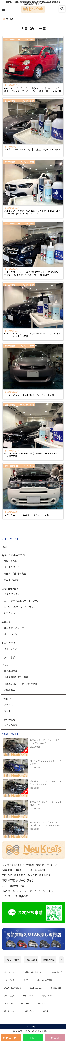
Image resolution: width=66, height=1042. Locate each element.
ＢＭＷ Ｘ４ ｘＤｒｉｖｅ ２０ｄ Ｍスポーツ (46, 803)
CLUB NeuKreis (36, 988)
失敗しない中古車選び (13, 555)
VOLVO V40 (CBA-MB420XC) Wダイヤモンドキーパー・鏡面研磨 (31, 455)
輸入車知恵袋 (10, 670)
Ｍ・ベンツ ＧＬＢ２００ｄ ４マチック (45, 762)
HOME (4, 547)
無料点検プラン (11, 613)
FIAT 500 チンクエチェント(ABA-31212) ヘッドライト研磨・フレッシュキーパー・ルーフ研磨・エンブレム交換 (32, 89)
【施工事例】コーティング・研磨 (20, 683)
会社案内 (41, 1003)
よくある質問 (10, 725)
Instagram (49, 960)
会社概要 (6, 699)
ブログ (4, 665)
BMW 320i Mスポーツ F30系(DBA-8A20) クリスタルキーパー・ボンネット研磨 (32, 335)
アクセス (8, 704)
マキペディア (10, 648)
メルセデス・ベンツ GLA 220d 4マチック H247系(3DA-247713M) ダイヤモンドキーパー (32, 212)
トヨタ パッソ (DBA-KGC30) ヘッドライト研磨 (29, 395)
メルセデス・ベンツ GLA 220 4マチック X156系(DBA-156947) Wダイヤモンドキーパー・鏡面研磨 (31, 273)
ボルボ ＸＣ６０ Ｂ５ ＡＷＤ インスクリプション (45, 782)
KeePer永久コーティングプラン (20, 607)
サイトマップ (28, 995)
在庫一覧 (6, 622)
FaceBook (31, 960)
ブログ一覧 (8, 1003)
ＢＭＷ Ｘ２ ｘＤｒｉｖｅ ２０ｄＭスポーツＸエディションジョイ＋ (46, 824)
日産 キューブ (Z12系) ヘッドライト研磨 (26, 514)
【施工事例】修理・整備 (16, 677)
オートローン (10, 634)
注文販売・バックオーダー (17, 627)
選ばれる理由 (10, 560)
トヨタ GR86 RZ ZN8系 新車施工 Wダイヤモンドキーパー (32, 151)
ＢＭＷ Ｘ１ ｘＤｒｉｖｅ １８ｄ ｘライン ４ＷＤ (46, 741)
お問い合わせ (11, 1038)
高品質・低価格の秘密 (15, 573)
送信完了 (46, 1011)
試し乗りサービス (13, 567)
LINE (33, 1038)
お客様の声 (9, 690)
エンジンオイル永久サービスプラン (21, 600)
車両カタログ (8, 643)
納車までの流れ (11, 579)
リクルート (9, 710)
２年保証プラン (11, 594)
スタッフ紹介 (8, 657)
